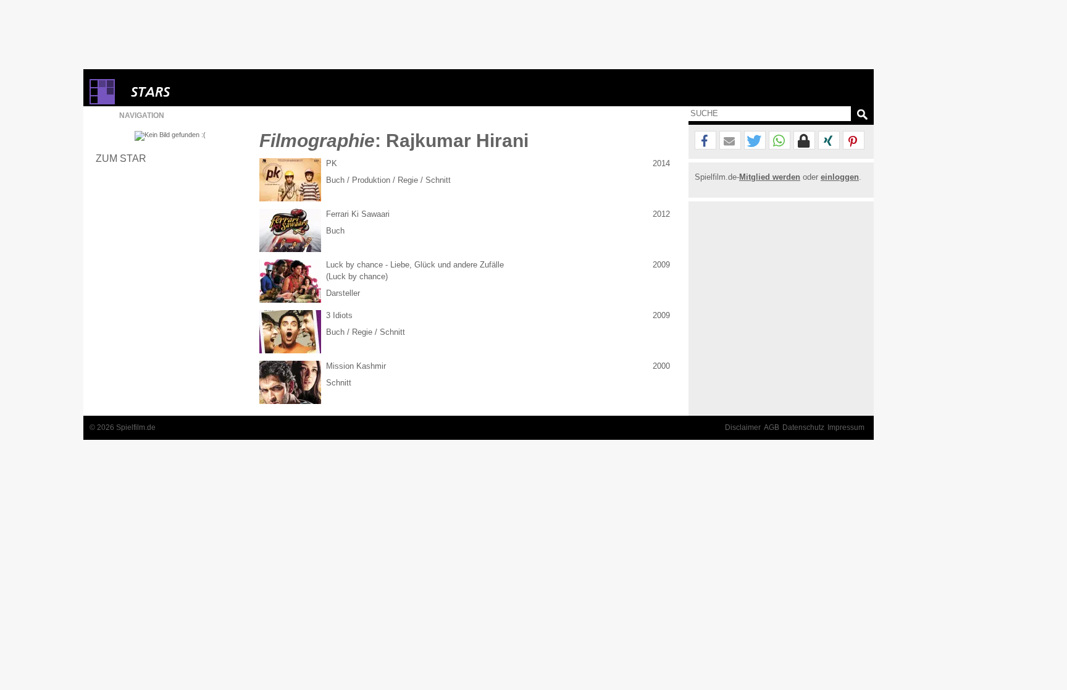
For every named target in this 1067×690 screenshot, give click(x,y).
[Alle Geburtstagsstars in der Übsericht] (194, 91)
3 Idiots (339, 315)
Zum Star (121, 158)
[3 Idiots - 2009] (290, 331)
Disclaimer (743, 427)
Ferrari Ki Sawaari (358, 214)
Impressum (845, 427)
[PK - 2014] (290, 179)
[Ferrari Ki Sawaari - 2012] (290, 230)
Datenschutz (803, 427)
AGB (771, 427)
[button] (705, 141)
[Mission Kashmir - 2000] (290, 382)
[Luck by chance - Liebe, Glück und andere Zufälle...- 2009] (290, 281)
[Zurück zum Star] (170, 136)
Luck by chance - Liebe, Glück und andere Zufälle (415, 264)
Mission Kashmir (356, 366)
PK (331, 163)
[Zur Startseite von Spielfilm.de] (102, 101)
